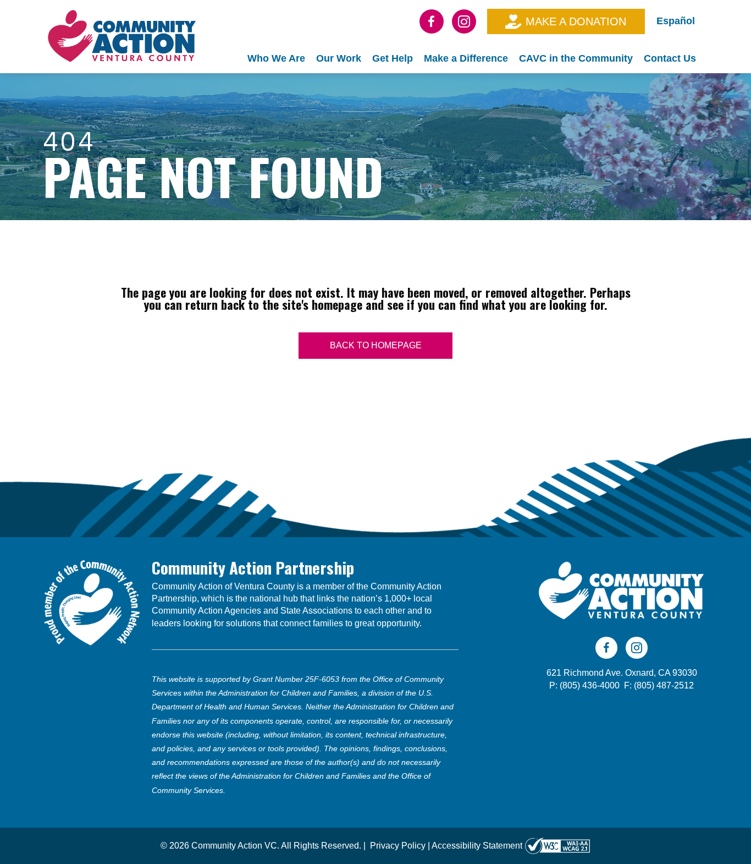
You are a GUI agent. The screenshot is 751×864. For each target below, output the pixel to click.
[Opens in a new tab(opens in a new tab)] (557, 845)
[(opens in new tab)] (92, 601)
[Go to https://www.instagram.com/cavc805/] (464, 21)
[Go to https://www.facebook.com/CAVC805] (431, 21)
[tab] (276, 58)
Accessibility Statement (477, 845)
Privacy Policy (398, 845)
